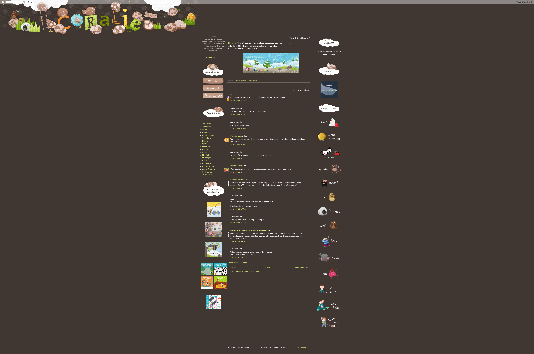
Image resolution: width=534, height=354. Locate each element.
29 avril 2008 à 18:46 (238, 172)
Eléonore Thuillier (237, 180)
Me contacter (210, 57)
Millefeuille (206, 155)
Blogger (303, 347)
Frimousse (206, 146)
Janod (204, 152)
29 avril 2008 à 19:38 (238, 209)
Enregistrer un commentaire (238, 262)
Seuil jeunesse (208, 172)
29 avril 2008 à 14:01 (238, 115)
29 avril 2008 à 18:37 (238, 158)
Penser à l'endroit (209, 169)
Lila (231, 95)
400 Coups (206, 124)
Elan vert (205, 141)
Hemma (205, 149)
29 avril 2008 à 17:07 (238, 145)
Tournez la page (208, 175)
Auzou (204, 130)
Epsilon (205, 144)
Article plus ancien (302, 267)
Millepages (206, 158)
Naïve (204, 161)
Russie (255, 80)
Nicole (231, 43)
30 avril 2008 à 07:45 (238, 223)
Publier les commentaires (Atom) (247, 271)
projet (250, 80)
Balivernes (206, 132)
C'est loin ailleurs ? (241, 80)
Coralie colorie (236, 166)
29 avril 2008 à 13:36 (238, 101)
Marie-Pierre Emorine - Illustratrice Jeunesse (248, 230)
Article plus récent (231, 267)
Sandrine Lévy (236, 136)
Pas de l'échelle (208, 166)
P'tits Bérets (206, 164)
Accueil (267, 267)
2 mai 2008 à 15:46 (237, 258)
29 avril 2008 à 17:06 (238, 128)
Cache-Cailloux (208, 135)
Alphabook (206, 127)
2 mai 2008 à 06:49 (237, 241)
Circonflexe (206, 138)
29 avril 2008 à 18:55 (238, 188)
